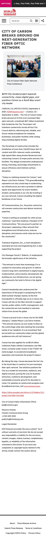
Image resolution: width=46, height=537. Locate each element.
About (12, 523)
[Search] (31, 20)
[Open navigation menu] (4, 20)
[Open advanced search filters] (36, 20)
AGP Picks (5, 4)
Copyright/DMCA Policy (16, 533)
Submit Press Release (14, 528)
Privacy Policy (34, 533)
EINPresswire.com (15, 112)
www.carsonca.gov (32, 386)
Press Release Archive (26, 523)
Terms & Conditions (33, 528)
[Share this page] (42, 20)
